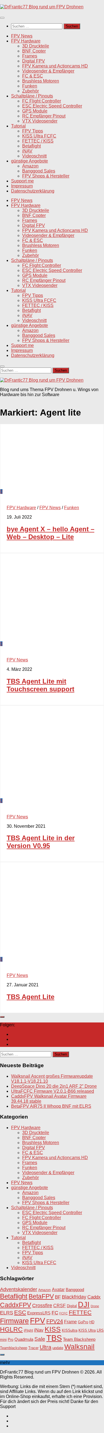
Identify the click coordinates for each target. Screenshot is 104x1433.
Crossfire (42, 1305)
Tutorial (18, 126)
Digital (72, 1306)
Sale (39, 1339)
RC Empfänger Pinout (43, 116)
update (57, 1348)
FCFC (63, 1313)
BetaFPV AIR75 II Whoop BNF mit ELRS (51, 1106)
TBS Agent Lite (30, 997)
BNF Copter (34, 51)
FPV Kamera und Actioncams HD (55, 66)
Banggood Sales (38, 171)
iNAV (27, 151)
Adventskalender (18, 1289)
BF (58, 1297)
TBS (54, 1337)
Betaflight (31, 146)
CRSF (59, 1305)
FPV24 (54, 1321)
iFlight (28, 1330)
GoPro (83, 1322)
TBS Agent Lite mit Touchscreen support (40, 685)
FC (55, 1313)
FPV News (21, 36)
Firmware (14, 1321)
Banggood (75, 1289)
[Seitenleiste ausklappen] (2, 1017)
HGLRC (11, 1329)
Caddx (94, 1297)
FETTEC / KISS (38, 141)
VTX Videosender (39, 121)
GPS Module (34, 111)
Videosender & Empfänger (48, 71)
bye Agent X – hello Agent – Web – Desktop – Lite (50, 533)
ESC (20, 1312)
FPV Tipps (32, 131)
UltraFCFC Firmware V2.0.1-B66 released (52, 1091)
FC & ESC (32, 76)
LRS (100, 1330)
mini (3, 1340)
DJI (84, 1304)
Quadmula (23, 1339)
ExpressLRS (38, 1313)
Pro (10, 1339)
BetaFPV (41, 1296)
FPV (37, 1320)
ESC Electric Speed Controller (52, 106)
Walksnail (79, 1347)
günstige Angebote (29, 161)
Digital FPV (33, 61)
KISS (53, 1329)
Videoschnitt (34, 156)
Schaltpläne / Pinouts (32, 96)
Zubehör (30, 91)
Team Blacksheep (79, 1339)
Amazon (30, 166)
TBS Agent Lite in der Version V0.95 (41, 841)
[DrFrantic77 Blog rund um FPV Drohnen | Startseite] (41, 6)
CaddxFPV (15, 1305)
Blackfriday (74, 1297)
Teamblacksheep (13, 1348)
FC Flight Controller (41, 101)
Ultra (45, 1347)
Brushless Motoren (40, 81)
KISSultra (69, 1330)
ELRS (6, 1313)
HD (91, 1322)
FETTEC (80, 1312)
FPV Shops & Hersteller (45, 176)
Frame (70, 1321)
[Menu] (2, 18)
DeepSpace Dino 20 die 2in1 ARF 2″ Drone (54, 1086)
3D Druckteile (35, 46)
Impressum (22, 186)
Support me (22, 181)
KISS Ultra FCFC (39, 136)
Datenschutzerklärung (32, 191)
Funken (29, 86)
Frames (29, 56)
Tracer (33, 1348)
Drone (95, 1306)
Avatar (58, 1289)
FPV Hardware (25, 41)
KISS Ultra (87, 1330)
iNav (39, 1330)
